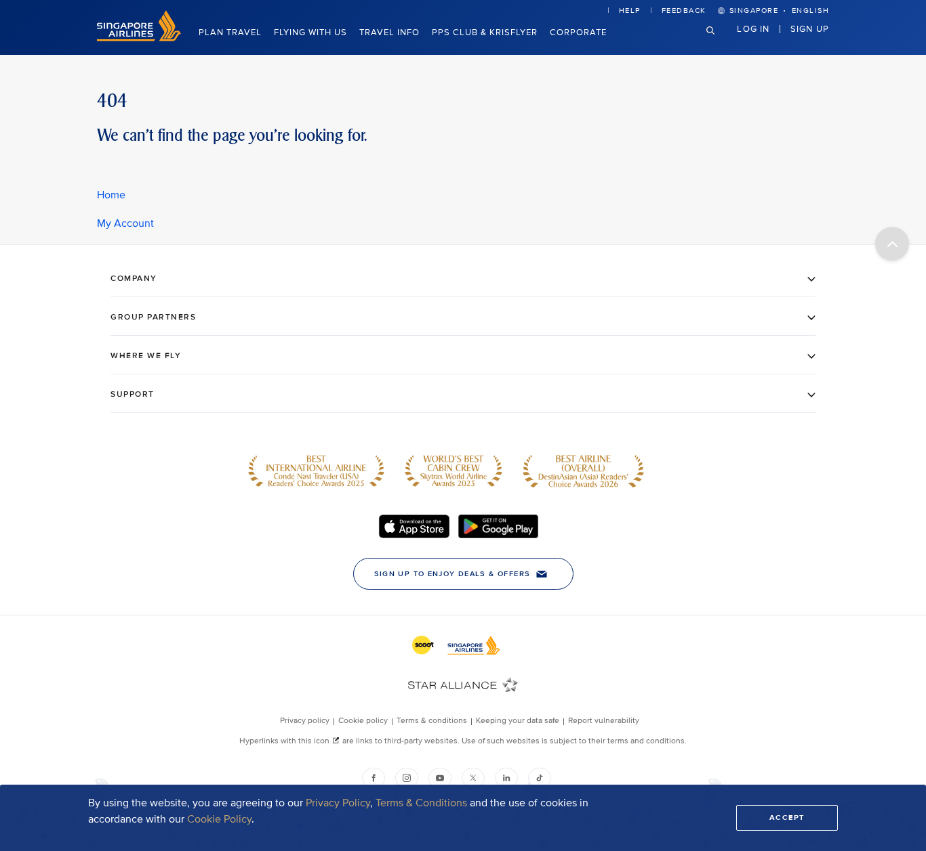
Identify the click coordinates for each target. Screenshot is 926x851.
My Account (125, 223)
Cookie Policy (219, 819)
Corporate (578, 32)
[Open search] (718, 41)
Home (111, 195)
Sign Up (809, 29)
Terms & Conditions (421, 803)
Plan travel (230, 32)
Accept (787, 817)
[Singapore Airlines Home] (139, 38)
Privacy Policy (338, 803)
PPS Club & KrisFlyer (485, 32)
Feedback (684, 10)
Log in (753, 29)
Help (630, 10)
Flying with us (310, 32)
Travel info (389, 32)
